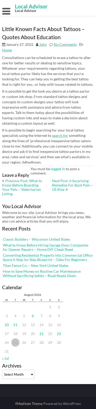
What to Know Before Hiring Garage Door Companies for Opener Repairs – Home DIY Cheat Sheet (45, 247)
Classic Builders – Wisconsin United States (36, 239)
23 (59, 333)
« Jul (5, 358)
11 (15, 325)
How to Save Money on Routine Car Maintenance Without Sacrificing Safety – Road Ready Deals (42, 273)
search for (60, 135)
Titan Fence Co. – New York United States (35, 265)
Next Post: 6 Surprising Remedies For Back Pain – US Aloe (72, 185)
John (43, 44)
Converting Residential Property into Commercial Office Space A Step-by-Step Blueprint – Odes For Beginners (47, 257)
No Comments (65, 44)
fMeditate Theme (29, 403)
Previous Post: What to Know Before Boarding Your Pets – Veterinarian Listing (22, 187)
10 (7, 325)
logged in (58, 169)
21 (41, 333)
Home (7, 50)
